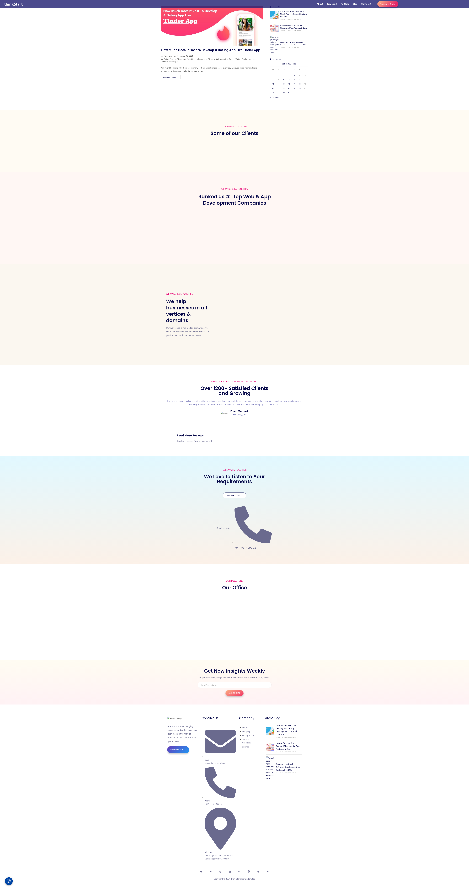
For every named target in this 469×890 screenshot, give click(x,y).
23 (289, 88)
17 (294, 84)
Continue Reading (172, 76)
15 (284, 84)
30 (289, 92)
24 (294, 88)
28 (278, 92)
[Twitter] (211, 871)
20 (273, 88)
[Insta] (220, 871)
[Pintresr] (249, 871)
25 (300, 88)
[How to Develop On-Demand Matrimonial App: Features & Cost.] (274, 28)
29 (284, 92)
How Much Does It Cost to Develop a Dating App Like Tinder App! (211, 50)
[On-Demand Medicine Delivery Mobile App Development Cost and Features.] (274, 15)
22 (284, 88)
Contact (365, 4)
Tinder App (173, 61)
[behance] (268, 871)
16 (289, 84)
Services (331, 4)
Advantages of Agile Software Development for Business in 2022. (288, 767)
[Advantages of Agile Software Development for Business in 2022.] (274, 45)
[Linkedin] (230, 871)
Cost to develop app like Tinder (201, 59)
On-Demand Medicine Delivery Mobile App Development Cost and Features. (293, 14)
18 (300, 84)
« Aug (272, 97)
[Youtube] (239, 871)
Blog (355, 4)
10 (294, 80)
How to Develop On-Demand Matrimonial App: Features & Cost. (288, 746)
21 (278, 88)
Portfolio (345, 4)
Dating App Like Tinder (225, 59)
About (320, 4)
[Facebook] (201, 871)
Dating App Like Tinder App (175, 59)
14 (278, 84)
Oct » (277, 97)
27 (273, 92)
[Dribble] (258, 871)
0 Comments (297, 19)
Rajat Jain (168, 56)
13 (273, 84)
